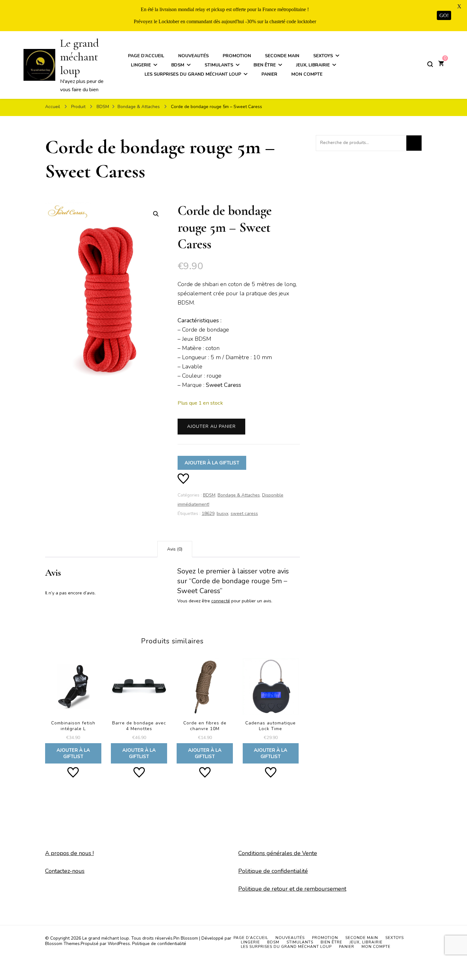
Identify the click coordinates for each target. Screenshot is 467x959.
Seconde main (282, 56)
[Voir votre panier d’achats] (441, 64)
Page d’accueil (146, 56)
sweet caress (244, 513)
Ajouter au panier (211, 426)
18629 (208, 513)
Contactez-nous (65, 871)
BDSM (177, 65)
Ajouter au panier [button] (73, 707)
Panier (269, 74)
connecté (220, 601)
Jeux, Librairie (313, 65)
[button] (156, 214)
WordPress (119, 944)
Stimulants (219, 65)
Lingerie (141, 65)
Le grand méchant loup (79, 56)
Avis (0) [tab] (174, 549)
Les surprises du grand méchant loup (193, 74)
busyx (222, 513)
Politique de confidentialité (273, 871)
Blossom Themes (62, 944)
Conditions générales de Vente (277, 853)
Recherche (414, 143)
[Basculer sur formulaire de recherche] (430, 64)
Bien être (265, 65)
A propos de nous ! (69, 853)
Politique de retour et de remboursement (292, 889)
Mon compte (306, 74)
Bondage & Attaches (239, 495)
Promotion (237, 56)
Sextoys (323, 56)
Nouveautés (193, 56)
